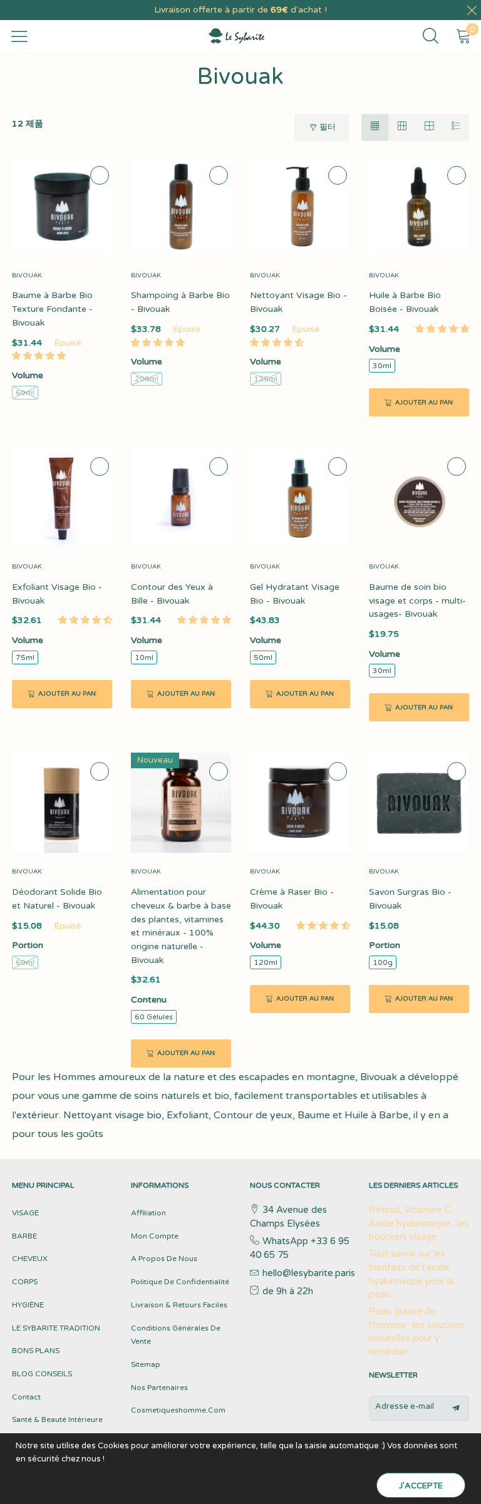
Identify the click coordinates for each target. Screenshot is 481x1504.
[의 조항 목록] (455, 127)
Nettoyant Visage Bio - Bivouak (298, 302)
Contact (26, 1397)
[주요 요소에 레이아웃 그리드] (401, 127)
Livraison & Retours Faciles (179, 1305)
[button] (39, 356)
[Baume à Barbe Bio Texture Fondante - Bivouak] (62, 207)
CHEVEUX (30, 1258)
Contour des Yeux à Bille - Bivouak (172, 594)
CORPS (25, 1281)
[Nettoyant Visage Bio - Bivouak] (300, 207)
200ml (146, 378)
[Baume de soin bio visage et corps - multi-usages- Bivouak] (419, 498)
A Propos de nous (164, 1258)
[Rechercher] (435, 36)
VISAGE (25, 1212)
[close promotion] (471, 10)
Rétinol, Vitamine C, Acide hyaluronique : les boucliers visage (419, 1223)
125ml (265, 378)
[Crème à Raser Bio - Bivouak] (300, 803)
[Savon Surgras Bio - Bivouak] (419, 803)
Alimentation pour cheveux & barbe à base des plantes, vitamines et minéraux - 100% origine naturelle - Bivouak (181, 926)
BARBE (24, 1236)
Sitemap (145, 1364)
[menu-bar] (19, 36)
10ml (144, 657)
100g (383, 962)
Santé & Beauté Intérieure (57, 1419)
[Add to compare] (99, 175)
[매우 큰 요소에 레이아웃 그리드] (428, 127)
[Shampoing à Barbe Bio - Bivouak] (181, 207)
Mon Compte (154, 1236)
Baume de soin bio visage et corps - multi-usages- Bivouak (417, 600)
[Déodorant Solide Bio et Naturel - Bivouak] (62, 803)
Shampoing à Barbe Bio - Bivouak (180, 302)
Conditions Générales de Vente (175, 1335)
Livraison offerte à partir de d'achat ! (240, 9)
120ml (265, 962)
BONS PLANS (35, 1350)
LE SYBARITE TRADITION (56, 1328)
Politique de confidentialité (180, 1281)
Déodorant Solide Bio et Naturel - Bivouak (57, 899)
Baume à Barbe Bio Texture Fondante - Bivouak (52, 308)
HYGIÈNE (28, 1305)
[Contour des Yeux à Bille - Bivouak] (181, 498)
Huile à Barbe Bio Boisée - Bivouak (405, 302)
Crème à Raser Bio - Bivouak (292, 899)
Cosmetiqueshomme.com (178, 1410)
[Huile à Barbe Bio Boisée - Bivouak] (419, 207)
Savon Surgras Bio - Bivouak (410, 899)
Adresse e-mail (404, 1406)
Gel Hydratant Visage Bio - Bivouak (294, 594)
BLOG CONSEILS (42, 1373)
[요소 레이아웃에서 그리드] (374, 127)
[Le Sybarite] (230, 36)
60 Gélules (154, 1016)
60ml (25, 392)
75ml (25, 657)
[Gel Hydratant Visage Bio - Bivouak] (300, 498)
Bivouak (27, 275)
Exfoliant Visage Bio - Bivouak (57, 594)
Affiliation (148, 1212)
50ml (263, 657)
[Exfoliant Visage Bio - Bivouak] (62, 498)
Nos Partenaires (159, 1387)
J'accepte (421, 1486)
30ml (382, 365)
